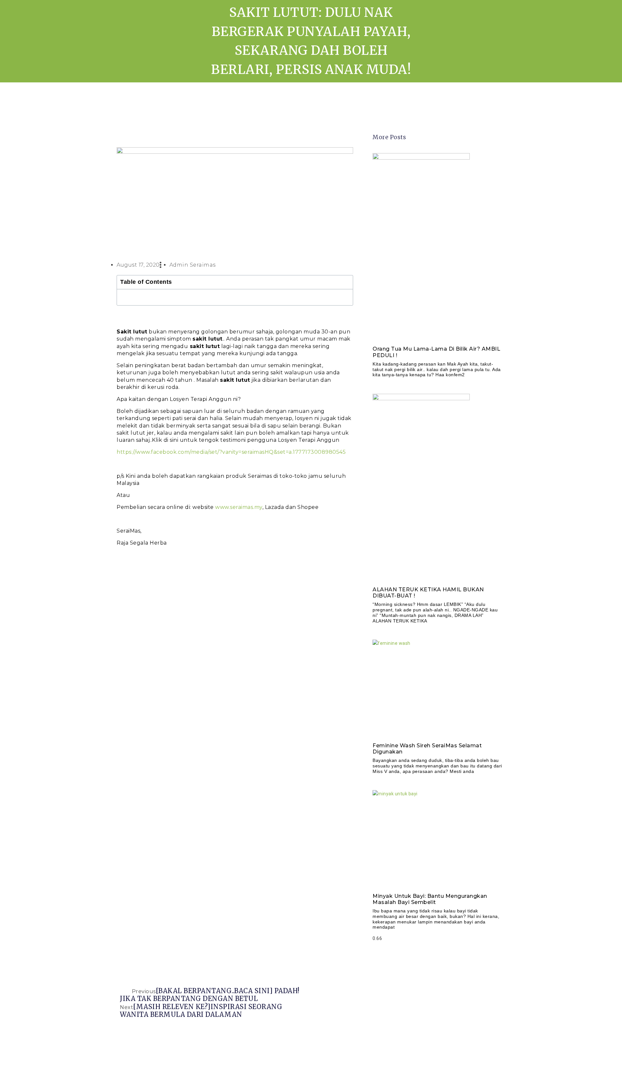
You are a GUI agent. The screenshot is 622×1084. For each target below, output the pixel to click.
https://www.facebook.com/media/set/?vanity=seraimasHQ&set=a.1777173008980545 (231, 452)
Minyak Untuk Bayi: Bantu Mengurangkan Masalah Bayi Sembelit (430, 899)
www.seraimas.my (238, 507)
